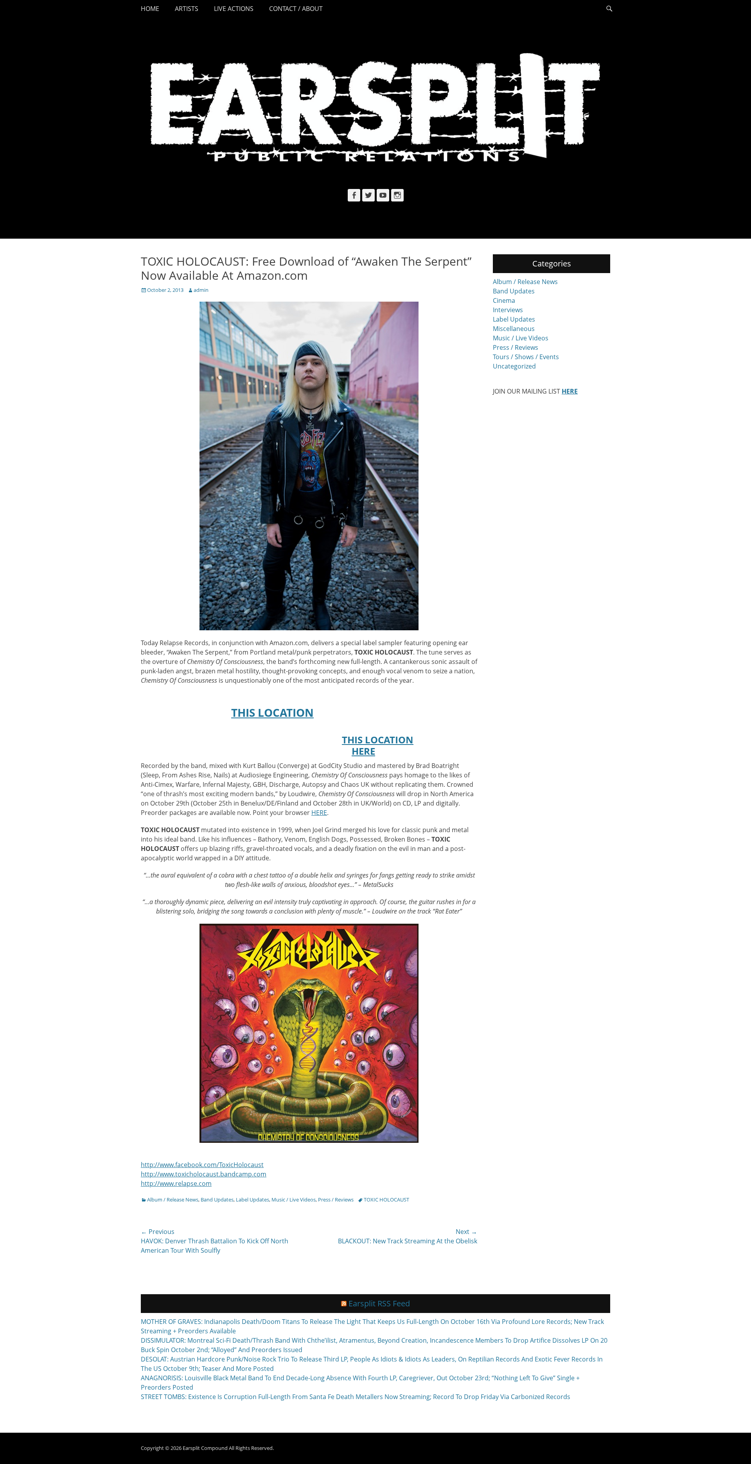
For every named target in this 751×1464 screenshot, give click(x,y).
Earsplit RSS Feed (379, 1303)
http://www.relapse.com (176, 1183)
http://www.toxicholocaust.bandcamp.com (203, 1174)
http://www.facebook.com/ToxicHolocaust (202, 1164)
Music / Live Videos (293, 1199)
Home (150, 8)
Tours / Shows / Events (526, 357)
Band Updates (217, 1199)
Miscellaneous (514, 328)
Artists (186, 8)
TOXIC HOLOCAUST (386, 1199)
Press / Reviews (336, 1199)
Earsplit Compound (205, 1447)
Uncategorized (514, 366)
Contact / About (296, 8)
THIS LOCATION (272, 712)
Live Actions (233, 8)
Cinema (504, 300)
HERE (363, 751)
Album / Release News (172, 1199)
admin (201, 289)
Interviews (508, 310)
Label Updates (252, 1199)
